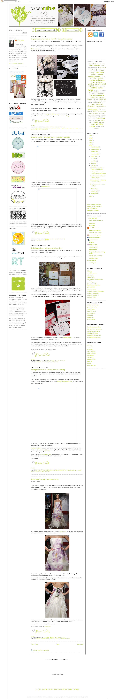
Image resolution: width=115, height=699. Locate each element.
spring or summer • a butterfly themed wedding (48, 370)
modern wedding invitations (94, 206)
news (92, 104)
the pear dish (90, 317)
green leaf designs (92, 283)
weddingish (92, 263)
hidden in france (91, 311)
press (94, 111)
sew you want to (91, 289)
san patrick (90, 347)
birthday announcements (92, 67)
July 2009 (93, 158)
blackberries (34, 49)
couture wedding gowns (42, 638)
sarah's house (91, 309)
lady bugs (38, 361)
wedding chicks (93, 258)
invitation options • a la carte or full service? (46, 248)
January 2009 (94, 193)
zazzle (76, 689)
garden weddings (67, 128)
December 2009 (95, 147)
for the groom (103, 90)
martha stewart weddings (62, 116)
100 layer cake (93, 218)
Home (57, 644)
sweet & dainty (91, 313)
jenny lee (89, 361)
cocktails (93, 74)
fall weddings (102, 86)
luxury (100, 100)
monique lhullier (91, 359)
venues (95, 122)
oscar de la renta (91, 365)
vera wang (101, 122)
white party (98, 126)
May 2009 (93, 163)
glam (90, 93)
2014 (90, 135)
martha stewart (43, 129)
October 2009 (94, 151)
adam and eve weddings (96, 220)
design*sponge (91, 319)
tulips (90, 122)
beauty (102, 65)
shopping (103, 115)
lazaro (89, 363)
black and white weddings (42, 128)
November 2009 (95, 149)
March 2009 (94, 188)
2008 (90, 196)
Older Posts (80, 644)
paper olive (20, 40)
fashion (52, 638)
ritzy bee (91, 242)
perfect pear (45, 240)
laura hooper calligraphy (93, 285)
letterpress (34, 129)
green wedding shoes (95, 235)
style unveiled (93, 249)
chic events (90, 275)
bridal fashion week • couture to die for (45, 479)
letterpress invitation (64, 381)
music (103, 102)
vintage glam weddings (95, 255)
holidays (94, 93)
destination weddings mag (94, 335)
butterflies (38, 470)
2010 (90, 142)
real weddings (102, 111)
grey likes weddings (94, 237)
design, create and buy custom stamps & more (54, 689)
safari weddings (53, 361)
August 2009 (94, 156)
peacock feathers (101, 106)
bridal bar (92, 225)
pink (100, 109)
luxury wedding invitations (94, 204)
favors (100, 88)
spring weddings (101, 116)
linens (89, 101)
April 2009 (93, 165)
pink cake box (46, 450)
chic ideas (38, 240)
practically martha (92, 307)
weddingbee (92, 260)
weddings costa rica (92, 333)
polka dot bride (93, 240)
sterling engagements (93, 293)
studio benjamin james (93, 295)
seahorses (98, 115)
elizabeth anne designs (95, 232)
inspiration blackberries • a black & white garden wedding (51, 39)
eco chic (98, 84)
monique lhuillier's (35, 448)
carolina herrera (91, 353)
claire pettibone (91, 351)
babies (103, 63)
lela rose (89, 345)
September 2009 (95, 154)
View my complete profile (16, 63)
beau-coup (92, 223)
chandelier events (94, 228)
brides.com (48, 626)
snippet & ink (93, 244)
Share (33, 125)
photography (93, 110)
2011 (90, 140)
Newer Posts (34, 644)
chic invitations (67, 337)
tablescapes (100, 118)
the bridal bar (91, 120)
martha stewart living (45, 454)
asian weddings (92, 63)
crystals (94, 78)
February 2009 (94, 191)
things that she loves (92, 305)
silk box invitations (92, 208)
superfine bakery (91, 297)
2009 (90, 145)
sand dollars (101, 113)
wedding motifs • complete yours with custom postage (50, 137)
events (96, 86)
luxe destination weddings (94, 327)
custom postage (45, 186)
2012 (90, 138)
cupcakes (53, 128)
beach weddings (94, 65)
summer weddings (91, 118)
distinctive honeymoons (93, 331)
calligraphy (95, 70)
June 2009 (93, 161)
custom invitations (96, 80)
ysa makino (90, 357)
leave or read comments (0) (57, 360)
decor (93, 82)
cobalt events (90, 277)
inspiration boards (77, 128)
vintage (93, 124)
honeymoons (100, 93)
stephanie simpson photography (95, 291)
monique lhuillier (36, 471)
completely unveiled (95, 230)
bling (96, 69)
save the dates (91, 115)
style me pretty (93, 247)
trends (102, 120)
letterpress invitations (93, 210)
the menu (97, 120)
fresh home (90, 315)
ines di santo (90, 355)
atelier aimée (63, 531)
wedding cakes (46, 471)
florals (59, 128)
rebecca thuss (40, 116)
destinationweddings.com (94, 337)
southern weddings (92, 116)
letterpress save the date (52, 114)
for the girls (96, 90)
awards (99, 63)
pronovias (89, 349)
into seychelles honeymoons (94, 329)
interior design (94, 97)
